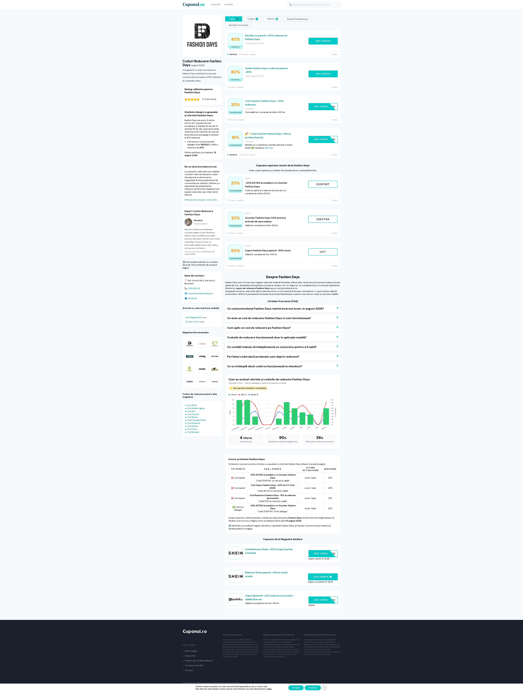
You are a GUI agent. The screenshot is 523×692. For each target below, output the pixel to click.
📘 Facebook (191, 298)
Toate (233, 18)
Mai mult (269, 148)
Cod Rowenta (193, 423)
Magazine (216, 4)
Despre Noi (190, 655)
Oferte (272, 18)
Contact (189, 670)
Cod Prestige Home (196, 420)
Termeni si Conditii (194, 665)
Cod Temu (192, 429)
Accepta (295, 687)
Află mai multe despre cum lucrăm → (202, 200)
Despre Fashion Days (297, 19)
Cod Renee (192, 417)
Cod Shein (192, 405)
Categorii (228, 4)
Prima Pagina (191, 651)
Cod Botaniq (193, 432)
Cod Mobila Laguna (196, 408)
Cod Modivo (192, 426)
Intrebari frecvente (238, 25)
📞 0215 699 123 (192, 288)
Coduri (252, 18)
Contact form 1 (192, 321)
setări (269, 689)
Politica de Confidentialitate (199, 660)
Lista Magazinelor (193, 317)
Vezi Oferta (323, 41)
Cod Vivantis (193, 414)
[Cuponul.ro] (193, 4)
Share (335, 54)
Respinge (313, 687)
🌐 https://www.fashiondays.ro (199, 293)
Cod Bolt (191, 411)
